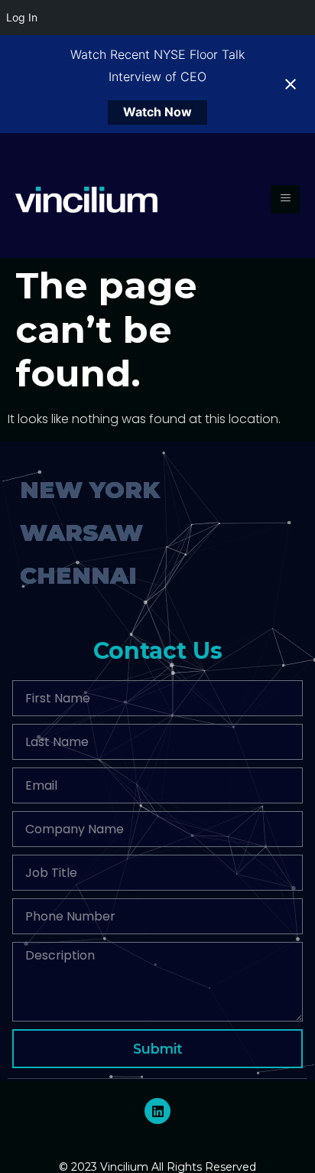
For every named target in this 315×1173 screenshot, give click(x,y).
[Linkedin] (157, 1111)
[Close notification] (290, 84)
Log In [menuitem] (21, 17)
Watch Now (157, 111)
